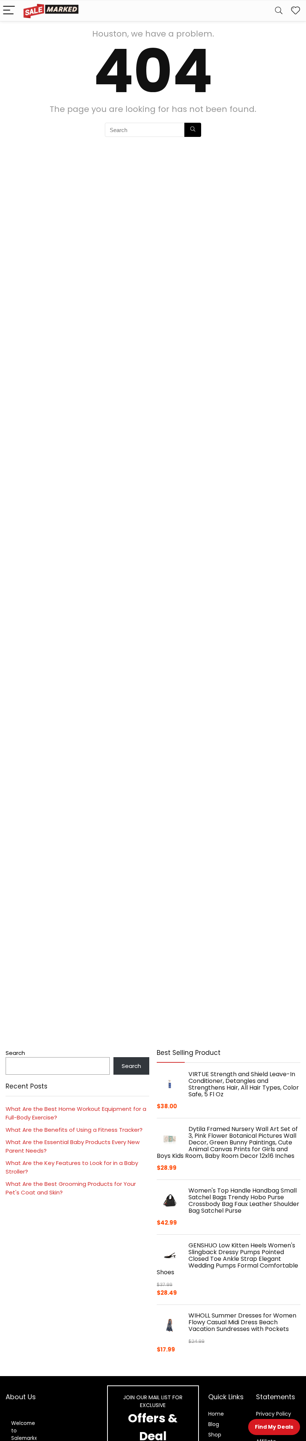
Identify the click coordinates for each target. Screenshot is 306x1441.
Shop (214, 1434)
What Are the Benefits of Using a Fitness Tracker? (74, 1130)
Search (15, 1053)
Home (216, 1413)
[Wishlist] (295, 10)
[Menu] (9, 11)
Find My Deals (274, 1427)
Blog (213, 1424)
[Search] (279, 11)
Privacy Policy (273, 1413)
